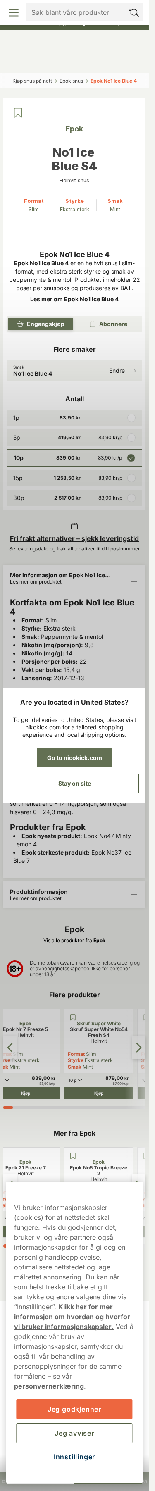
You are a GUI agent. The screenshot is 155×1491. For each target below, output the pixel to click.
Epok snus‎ (71, 81)
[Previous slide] (10, 1047)
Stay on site (74, 783)
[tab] (8, 1107)
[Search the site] (57, 61)
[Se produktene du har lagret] (92, 61)
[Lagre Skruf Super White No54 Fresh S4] (72, 1017)
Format (76, 1054)
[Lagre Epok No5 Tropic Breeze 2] (72, 1156)
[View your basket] (128, 61)
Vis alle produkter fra (74, 940)
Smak (74, 1067)
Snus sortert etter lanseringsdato (71, 8)
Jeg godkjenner (74, 1409)
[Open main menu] (22, 61)
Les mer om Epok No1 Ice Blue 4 (74, 298)
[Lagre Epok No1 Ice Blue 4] (18, 113)
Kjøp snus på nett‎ (32, 81)
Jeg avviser (74, 1433)
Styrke (75, 1060)
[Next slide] (138, 1047)
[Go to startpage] (74, 42)
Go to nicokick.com (74, 757)
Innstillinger (74, 1457)
